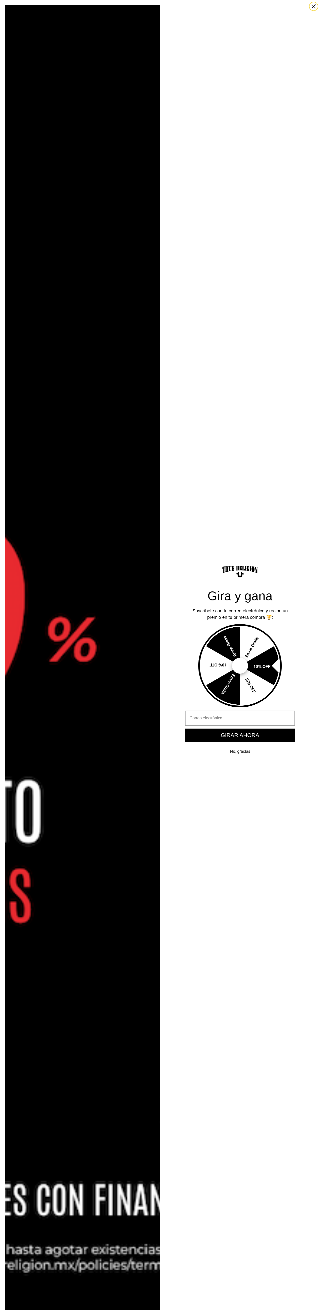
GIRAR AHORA (240, 735)
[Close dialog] (313, 6)
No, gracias (240, 751)
